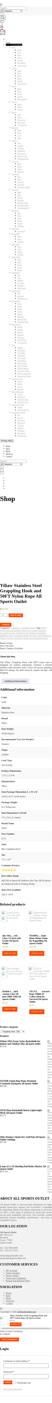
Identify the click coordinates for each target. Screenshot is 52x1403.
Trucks (20, 330)
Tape (19, 133)
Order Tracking (13, 1273)
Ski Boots (21, 423)
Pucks (19, 306)
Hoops (19, 270)
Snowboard (21, 436)
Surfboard (21, 151)
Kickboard (21, 288)
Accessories (21, 65)
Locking (20, 185)
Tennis (14, 68)
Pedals (19, 384)
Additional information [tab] (15, 681)
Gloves (20, 60)
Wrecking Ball (23, 399)
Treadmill (21, 355)
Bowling (15, 128)
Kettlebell (21, 350)
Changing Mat (23, 159)
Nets (19, 247)
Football (15, 190)
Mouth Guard (22, 203)
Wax (19, 143)
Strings (20, 81)
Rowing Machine (24, 374)
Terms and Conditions (16, 1278)
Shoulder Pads (22, 322)
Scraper (20, 146)
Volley (14, 112)
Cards (19, 267)
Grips (19, 76)
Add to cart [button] (10, 953)
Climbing (15, 174)
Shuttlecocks (22, 298)
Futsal (14, 86)
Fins (19, 278)
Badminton (16, 291)
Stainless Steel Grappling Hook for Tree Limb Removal (25, 635)
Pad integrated (23, 208)
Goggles (20, 283)
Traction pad (22, 156)
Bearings (20, 337)
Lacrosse (15, 161)
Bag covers (21, 153)
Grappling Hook (23, 187)
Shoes (19, 58)
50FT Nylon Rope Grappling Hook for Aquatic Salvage (23, 629)
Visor (19, 195)
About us (9, 454)
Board (19, 327)
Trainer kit (21, 120)
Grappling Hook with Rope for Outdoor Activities (23, 633)
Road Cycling (17, 379)
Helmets (20, 172)
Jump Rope (21, 361)
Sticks (19, 166)
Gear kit (20, 182)
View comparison (9, 1339)
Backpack (21, 433)
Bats (19, 213)
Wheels (20, 332)
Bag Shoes (21, 63)
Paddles (20, 241)
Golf (13, 47)
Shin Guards (22, 99)
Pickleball (15, 234)
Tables (19, 252)
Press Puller (21, 340)
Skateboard (16, 324)
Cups (19, 135)
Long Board (22, 342)
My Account (11, 1270)
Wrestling (15, 229)
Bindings (21, 431)
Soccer (14, 102)
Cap (19, 275)
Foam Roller (22, 363)
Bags (19, 55)
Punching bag (22, 402)
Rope (19, 179)
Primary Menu (7, 441)
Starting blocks (23, 410)
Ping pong (16, 244)
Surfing (14, 141)
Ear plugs (21, 286)
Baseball (15, 210)
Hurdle (20, 407)
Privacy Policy (12, 1275)
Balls (19, 50)
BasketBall (16, 257)
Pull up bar (21, 358)
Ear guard (21, 231)
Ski (18, 415)
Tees (19, 52)
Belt (19, 177)
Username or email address (20, 1361)
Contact (9, 456)
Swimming (16, 273)
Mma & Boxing (18, 392)
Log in (8, 1382)
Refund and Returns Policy (18, 1281)
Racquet (20, 296)
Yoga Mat (21, 353)
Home (8, 446)
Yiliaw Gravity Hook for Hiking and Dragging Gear (24, 638)
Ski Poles (21, 420)
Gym (13, 345)
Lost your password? (12, 1389)
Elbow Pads (21, 319)
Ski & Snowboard (18, 412)
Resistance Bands (24, 376)
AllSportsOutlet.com (26, 1312)
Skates (19, 314)
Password (12, 1371)
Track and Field (18, 405)
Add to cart (15, 615)
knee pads (21, 122)
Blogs (8, 451)
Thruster (20, 148)
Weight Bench (22, 368)
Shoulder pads (22, 205)
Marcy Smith (22, 366)
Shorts (19, 381)
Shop (8, 448)
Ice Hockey (16, 301)
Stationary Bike (23, 371)
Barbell (20, 348)
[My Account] (2, 27)
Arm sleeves (22, 125)
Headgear (21, 397)
